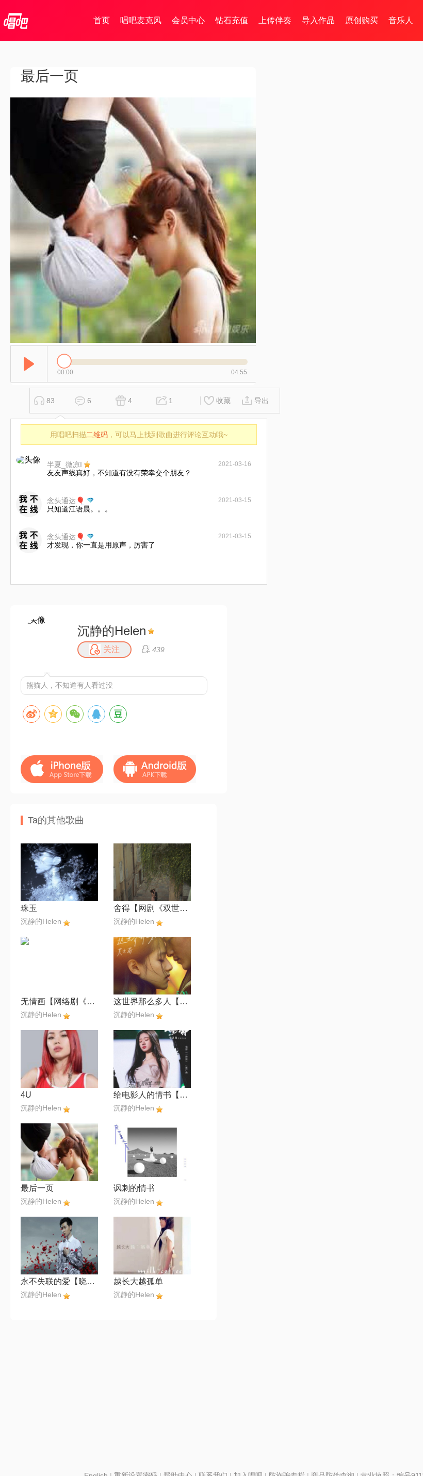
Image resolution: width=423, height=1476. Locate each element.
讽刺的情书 (134, 1188)
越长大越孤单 (138, 1281)
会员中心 (188, 20)
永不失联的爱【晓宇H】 (59, 1281)
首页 (101, 20)
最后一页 (37, 1188)
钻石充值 (231, 20)
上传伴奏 (274, 20)
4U (26, 1094)
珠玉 (29, 908)
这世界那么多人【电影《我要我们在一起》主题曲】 (152, 1001)
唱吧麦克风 (140, 20)
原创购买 (361, 20)
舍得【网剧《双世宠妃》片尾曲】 (152, 908)
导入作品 (318, 20)
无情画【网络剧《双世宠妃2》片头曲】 (59, 1001)
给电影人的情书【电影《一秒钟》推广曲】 (152, 1094)
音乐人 (400, 20)
